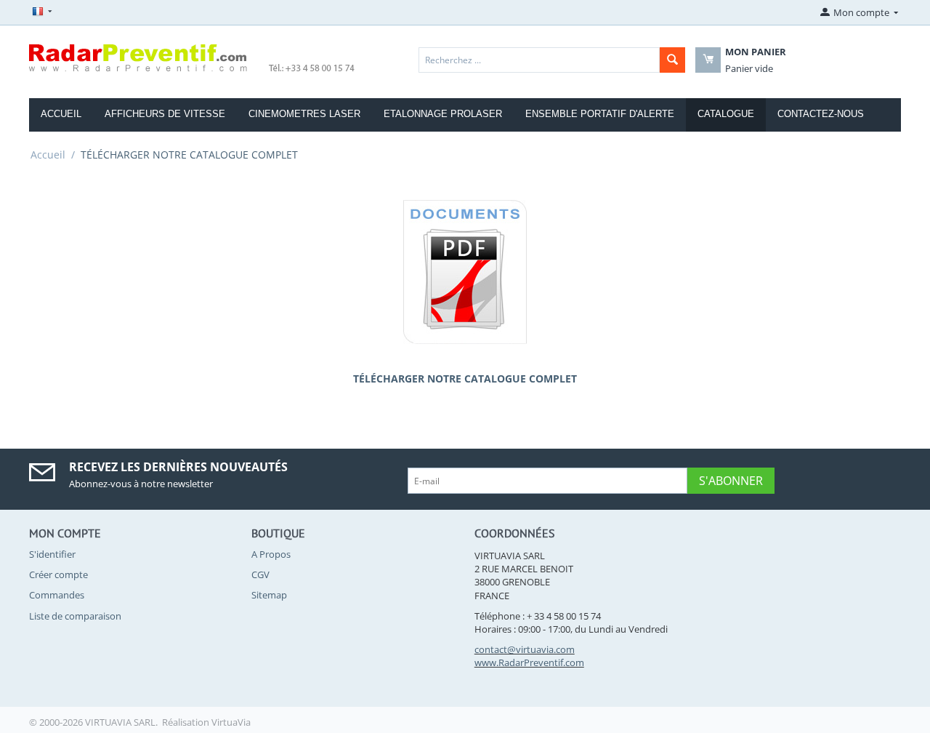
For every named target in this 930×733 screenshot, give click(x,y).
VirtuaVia (231, 722)
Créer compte (58, 574)
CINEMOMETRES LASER (304, 113)
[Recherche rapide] (672, 60)
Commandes (56, 594)
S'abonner (731, 481)
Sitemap (269, 594)
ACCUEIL (61, 113)
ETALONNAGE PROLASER (443, 113)
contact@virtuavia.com (524, 649)
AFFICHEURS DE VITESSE (165, 113)
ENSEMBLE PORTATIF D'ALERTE (599, 113)
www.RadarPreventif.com (529, 662)
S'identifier (52, 554)
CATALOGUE (726, 113)
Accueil (48, 154)
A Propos (271, 554)
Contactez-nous (820, 113)
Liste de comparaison (75, 615)
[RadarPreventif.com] (192, 56)
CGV (260, 574)
